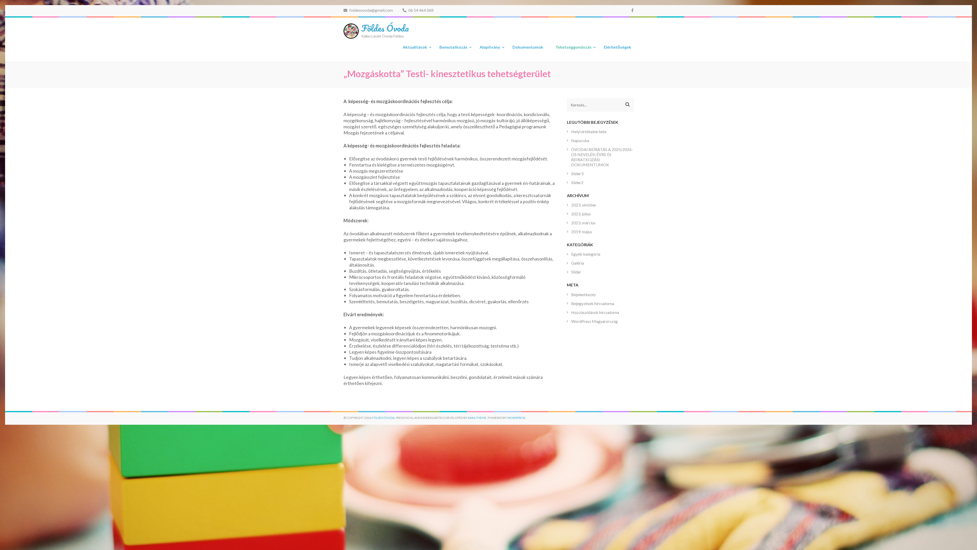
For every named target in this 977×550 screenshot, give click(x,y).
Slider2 (577, 182)
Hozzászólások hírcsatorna (595, 312)
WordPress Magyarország (594, 321)
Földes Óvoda (385, 28)
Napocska (580, 140)
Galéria (577, 262)
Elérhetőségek (617, 47)
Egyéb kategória (585, 254)
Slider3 (577, 173)
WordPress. (516, 418)
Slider (576, 271)
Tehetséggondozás (573, 47)
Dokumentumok (527, 47)
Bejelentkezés (583, 294)
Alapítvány (490, 47)
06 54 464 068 (421, 10)
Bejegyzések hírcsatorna (592, 303)
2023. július (581, 213)
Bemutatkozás (453, 47)
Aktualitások (415, 47)
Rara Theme (477, 418)
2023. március (583, 222)
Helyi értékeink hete (589, 131)
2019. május (581, 231)
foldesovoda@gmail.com (371, 10)
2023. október (583, 204)
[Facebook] (632, 10)
